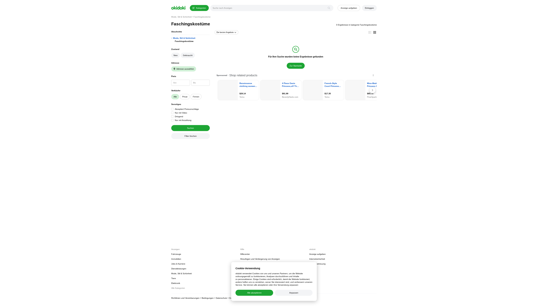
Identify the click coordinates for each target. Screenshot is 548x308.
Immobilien (176, 259)
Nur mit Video (181, 113)
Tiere (173, 278)
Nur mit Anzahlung (183, 120)
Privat (184, 97)
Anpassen (293, 293)
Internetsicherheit (317, 259)
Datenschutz (221, 298)
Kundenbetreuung (317, 264)
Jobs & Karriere (178, 264)
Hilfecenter (245, 254)
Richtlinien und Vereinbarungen (185, 298)
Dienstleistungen (178, 269)
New (176, 55)
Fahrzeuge (176, 254)
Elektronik (175, 283)
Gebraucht (188, 55)
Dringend (179, 116)
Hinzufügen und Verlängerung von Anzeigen (260, 259)
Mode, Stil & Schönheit (184, 38)
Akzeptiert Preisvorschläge (187, 109)
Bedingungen (208, 298)
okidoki (178, 8)
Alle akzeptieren (254, 293)
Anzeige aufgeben (317, 254)
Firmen (196, 97)
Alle (175, 97)
